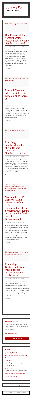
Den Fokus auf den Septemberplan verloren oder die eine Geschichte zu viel (17, 39)
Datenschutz (20, 392)
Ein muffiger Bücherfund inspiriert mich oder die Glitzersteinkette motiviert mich (17, 269)
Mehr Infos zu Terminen (11, 376)
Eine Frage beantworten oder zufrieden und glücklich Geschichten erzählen (16, 147)
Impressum (11, 392)
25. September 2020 (10, 278)
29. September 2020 (10, 102)
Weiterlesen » (8, 68)
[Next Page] (15, 311)
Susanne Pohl (15, 7)
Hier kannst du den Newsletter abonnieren (15, 373)
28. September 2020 (10, 156)
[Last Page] (18, 311)
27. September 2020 (10, 222)
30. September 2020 (10, 47)
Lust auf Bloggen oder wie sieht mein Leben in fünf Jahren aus (16, 94)
